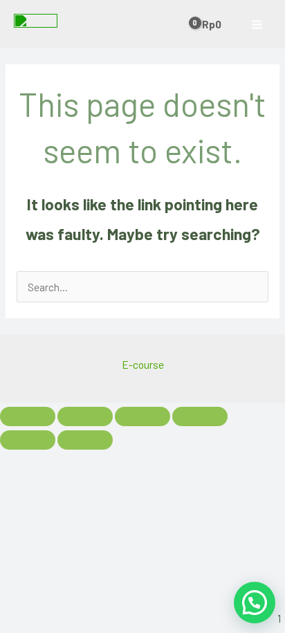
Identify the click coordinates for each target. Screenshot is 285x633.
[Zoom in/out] (27, 416)
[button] (254, 602)
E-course (143, 364)
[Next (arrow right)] (85, 440)
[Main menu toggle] (257, 24)
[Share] (142, 416)
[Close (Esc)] (200, 416)
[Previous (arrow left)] (27, 440)
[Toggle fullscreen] (85, 416)
